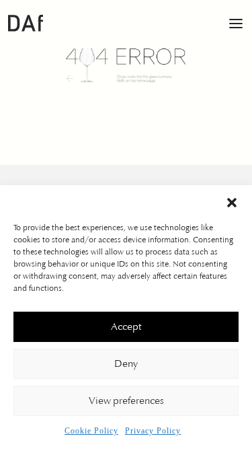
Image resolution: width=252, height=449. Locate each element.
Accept (126, 327)
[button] (232, 202)
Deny (126, 364)
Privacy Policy (153, 431)
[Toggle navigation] (236, 23)
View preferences (126, 401)
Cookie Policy (91, 431)
